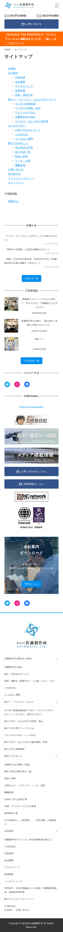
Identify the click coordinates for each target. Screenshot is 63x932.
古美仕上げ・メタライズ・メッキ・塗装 (24, 785)
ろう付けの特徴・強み (28, 108)
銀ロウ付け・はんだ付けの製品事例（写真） (27, 741)
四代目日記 (14, 174)
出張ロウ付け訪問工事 (15, 799)
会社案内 (13, 73)
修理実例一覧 (11, 813)
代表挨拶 (20, 77)
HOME (12, 68)
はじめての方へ (17, 125)
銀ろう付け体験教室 (14, 748)
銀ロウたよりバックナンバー (19, 898)
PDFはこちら (31, 583)
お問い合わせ (16, 169)
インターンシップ (13, 881)
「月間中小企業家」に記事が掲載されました (27, 249)
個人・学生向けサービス (16, 673)
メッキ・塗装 (23, 160)
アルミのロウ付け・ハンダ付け (20, 735)
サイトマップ (16, 182)
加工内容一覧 (23, 152)
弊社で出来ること (18, 143)
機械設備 (20, 165)
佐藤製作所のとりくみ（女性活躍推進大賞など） (29, 839)
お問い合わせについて (28, 130)
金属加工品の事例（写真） (18, 764)
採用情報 (20, 90)
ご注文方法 (21, 134)
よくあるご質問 (24, 138)
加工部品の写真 (24, 147)
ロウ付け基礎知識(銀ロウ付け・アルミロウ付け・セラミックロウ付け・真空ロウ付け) (29, 712)
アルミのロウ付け (25, 112)
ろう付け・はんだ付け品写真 (31, 121)
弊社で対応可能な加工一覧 (18, 771)
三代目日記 (10, 846)
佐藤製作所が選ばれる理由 (18, 658)
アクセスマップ (24, 86)
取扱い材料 (21, 156)
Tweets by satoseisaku (31, 406)
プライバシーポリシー (21, 178)
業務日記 (13, 201)
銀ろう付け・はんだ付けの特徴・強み (23, 721)
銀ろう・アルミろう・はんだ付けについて (32, 99)
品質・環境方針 (24, 95)
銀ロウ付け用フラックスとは (19, 728)
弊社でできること (13, 755)
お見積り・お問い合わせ (16, 909)
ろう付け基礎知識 (25, 103)
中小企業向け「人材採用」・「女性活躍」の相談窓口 (30, 821)
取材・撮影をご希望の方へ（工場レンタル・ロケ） (30, 680)
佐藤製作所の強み (25, 117)
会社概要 (20, 81)
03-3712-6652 (15, 16)
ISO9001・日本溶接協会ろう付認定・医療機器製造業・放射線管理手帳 (30, 889)
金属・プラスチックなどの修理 (20, 806)
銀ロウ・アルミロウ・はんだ (19, 701)
